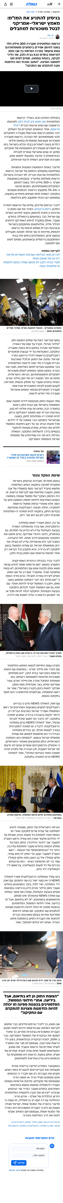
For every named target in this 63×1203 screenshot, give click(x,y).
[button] (49, 4)
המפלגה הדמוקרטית (17, 1126)
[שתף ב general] (5, 4)
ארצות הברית (53, 1122)
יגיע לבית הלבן (26, 121)
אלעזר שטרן (54, 1126)
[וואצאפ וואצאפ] (11, 4)
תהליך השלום (31, 1122)
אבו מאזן (40, 121)
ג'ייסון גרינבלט (43, 209)
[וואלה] (31, 4)
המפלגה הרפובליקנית (38, 1126)
